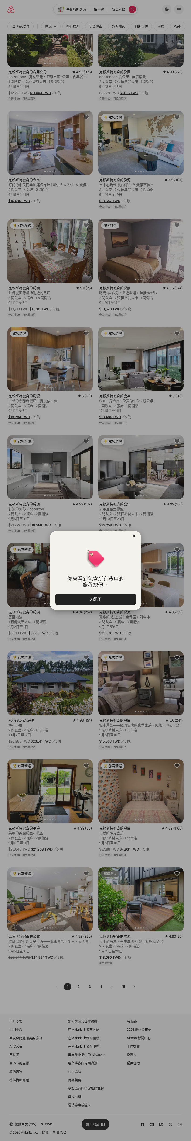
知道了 (95, 599)
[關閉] (134, 536)
